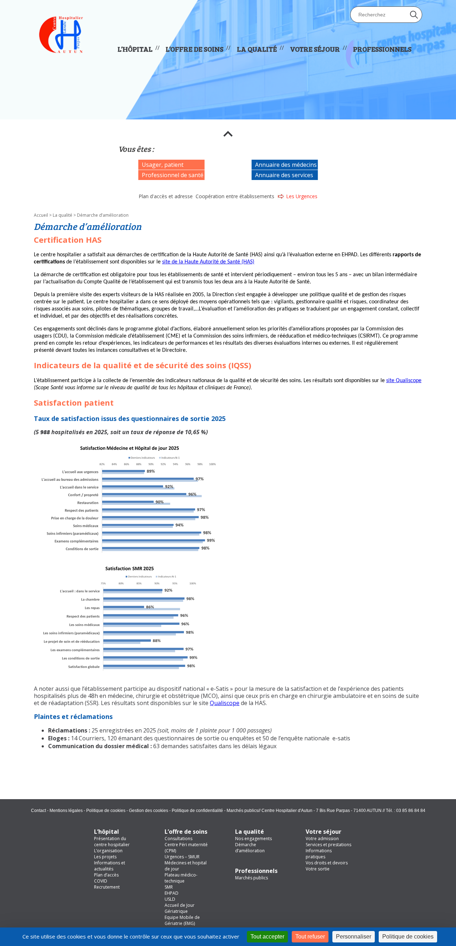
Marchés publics (242, 810)
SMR (169, 887)
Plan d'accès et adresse (166, 196)
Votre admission (322, 839)
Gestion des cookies (148, 810)
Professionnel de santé (172, 175)
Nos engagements (253, 839)
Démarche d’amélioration (250, 848)
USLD (170, 899)
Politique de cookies (105, 810)
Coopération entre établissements (235, 196)
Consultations (178, 839)
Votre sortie (318, 869)
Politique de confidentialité (197, 810)
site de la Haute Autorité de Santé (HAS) (208, 262)
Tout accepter (267, 937)
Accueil (41, 215)
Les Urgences (301, 196)
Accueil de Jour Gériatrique (180, 908)
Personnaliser (353, 937)
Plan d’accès (106, 875)
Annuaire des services (284, 175)
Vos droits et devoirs (327, 863)
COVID (100, 881)
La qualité (62, 215)
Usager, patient (162, 165)
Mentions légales (66, 810)
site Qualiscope (403, 381)
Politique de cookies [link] (408, 937)
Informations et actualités (109, 866)
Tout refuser (310, 937)
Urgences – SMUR (182, 857)
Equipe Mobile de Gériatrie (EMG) (182, 920)
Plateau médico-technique (181, 878)
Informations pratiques (319, 854)
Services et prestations (328, 845)
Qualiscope (224, 703)
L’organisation (108, 851)
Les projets (105, 857)
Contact (38, 810)
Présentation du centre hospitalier (112, 842)
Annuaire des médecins (286, 165)
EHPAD (171, 893)
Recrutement (107, 887)
